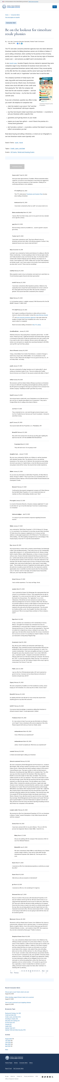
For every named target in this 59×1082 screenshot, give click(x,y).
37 (30, 971)
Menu (54, 6)
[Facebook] (42, 1077)
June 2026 (8, 1042)
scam (16, 142)
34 (24, 971)
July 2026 (7, 1040)
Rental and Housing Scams (26, 152)
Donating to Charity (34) (11, 1018)
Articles (16, 1062)
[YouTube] (50, 1077)
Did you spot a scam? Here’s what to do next (17, 992)
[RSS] (52, 1077)
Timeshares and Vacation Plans (34, 194)
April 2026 (7, 1046)
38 (32, 971)
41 (39, 971)
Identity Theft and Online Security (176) (15, 1030)
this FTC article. (37, 324)
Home (6, 15)
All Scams (14, 152)
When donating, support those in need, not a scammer (19, 997)
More (6, 1049)
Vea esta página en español (12, 17)
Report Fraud (8, 1068)
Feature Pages (8, 1062)
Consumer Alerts (15, 15)
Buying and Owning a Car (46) (13, 1013)
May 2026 (7, 1044)
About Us (13, 1076)
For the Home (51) (10, 1022)
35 (26, 971)
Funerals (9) (8, 1024)
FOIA (37, 1076)
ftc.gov (7, 1076)
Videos (31, 1062)
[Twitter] (45, 1077)
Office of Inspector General (11, 1078)
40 (37, 971)
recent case (13, 63)
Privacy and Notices (29, 1076)
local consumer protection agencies (26, 317)
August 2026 (8, 1038)
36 (28, 971)
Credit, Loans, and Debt (17, 148)
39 (35, 971)
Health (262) (8, 1026)
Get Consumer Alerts (18, 1068)
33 (22, 971)
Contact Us (19, 1076)
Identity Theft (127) (10, 1028)
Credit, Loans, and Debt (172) (13, 1017)
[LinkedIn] (47, 1077)
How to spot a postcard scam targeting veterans (18, 1002)
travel (21, 142)
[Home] (12, 8)
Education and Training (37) (12, 1020)
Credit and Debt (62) (10, 1015)
